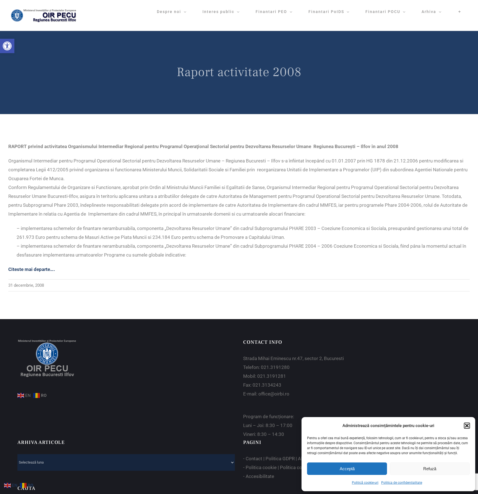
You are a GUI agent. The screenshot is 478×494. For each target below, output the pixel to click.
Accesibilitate (260, 476)
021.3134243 (267, 385)
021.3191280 (275, 367)
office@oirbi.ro (273, 394)
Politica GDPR (280, 458)
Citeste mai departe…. (31, 269)
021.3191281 (271, 376)
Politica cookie (261, 467)
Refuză (429, 468)
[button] (7, 46)
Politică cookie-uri (365, 483)
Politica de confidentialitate (401, 483)
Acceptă (347, 468)
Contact (254, 458)
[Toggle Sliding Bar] (460, 11)
